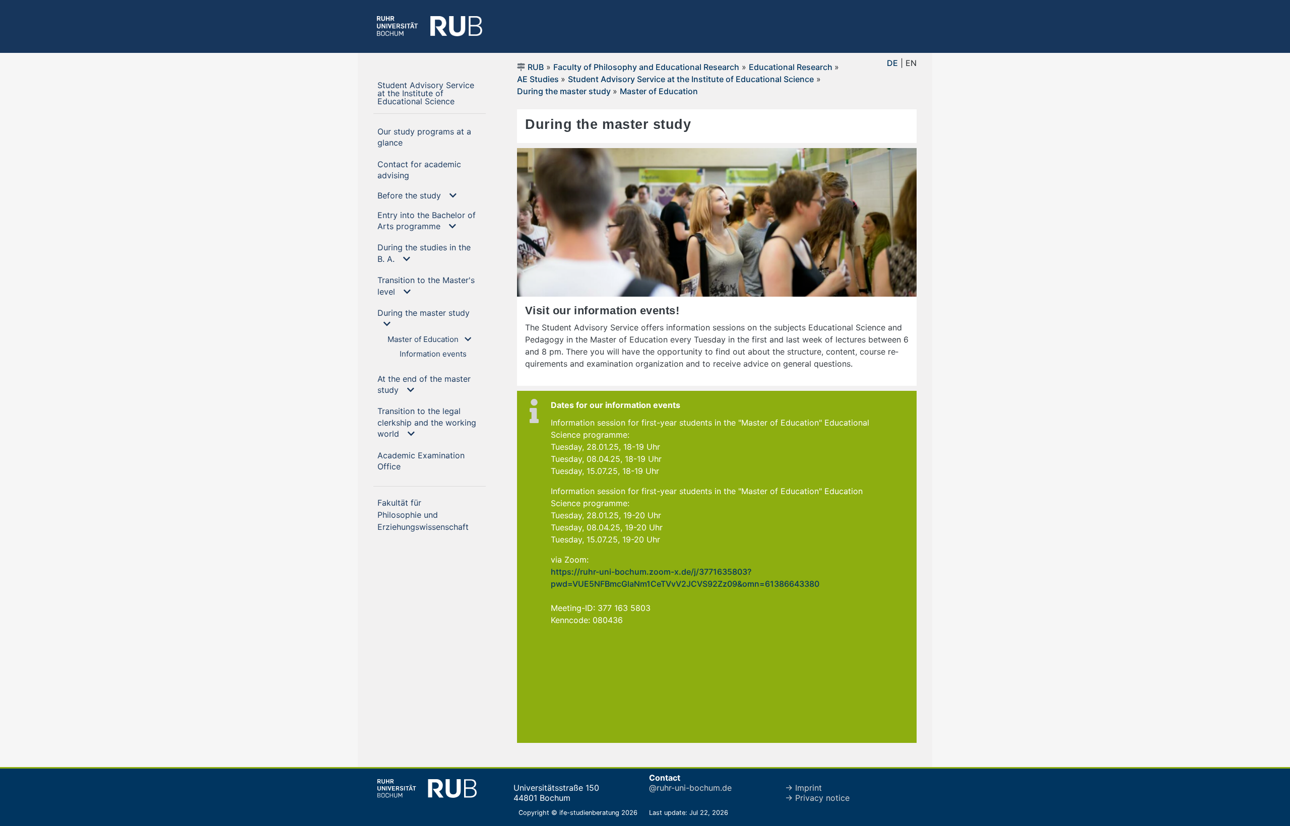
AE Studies (539, 79)
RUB (536, 67)
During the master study (565, 91)
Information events (433, 354)
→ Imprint (803, 788)
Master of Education (659, 91)
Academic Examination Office (421, 460)
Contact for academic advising (419, 169)
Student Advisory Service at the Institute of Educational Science (431, 92)
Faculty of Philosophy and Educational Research (646, 67)
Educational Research (791, 67)
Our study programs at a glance (424, 137)
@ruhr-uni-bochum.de (690, 788)
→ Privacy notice (817, 798)
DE (892, 63)
